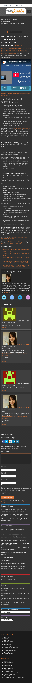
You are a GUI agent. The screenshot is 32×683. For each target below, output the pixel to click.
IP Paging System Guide (9, 674)
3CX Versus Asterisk (7, 557)
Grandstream (5, 243)
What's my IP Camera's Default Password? (13, 534)
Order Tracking (7, 644)
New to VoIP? (7, 661)
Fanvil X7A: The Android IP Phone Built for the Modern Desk (14, 603)
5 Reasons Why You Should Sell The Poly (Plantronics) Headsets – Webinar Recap (13, 567)
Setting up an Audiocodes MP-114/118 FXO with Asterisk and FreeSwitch (15, 548)
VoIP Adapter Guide (8, 671)
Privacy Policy (7, 655)
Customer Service (8, 643)
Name (3, 466)
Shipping (6, 638)
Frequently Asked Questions (10, 650)
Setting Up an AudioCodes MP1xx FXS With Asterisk (14, 553)
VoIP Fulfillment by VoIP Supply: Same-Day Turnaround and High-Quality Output (13, 510)
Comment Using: (8, 437)
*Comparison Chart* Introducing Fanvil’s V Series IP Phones (14, 519)
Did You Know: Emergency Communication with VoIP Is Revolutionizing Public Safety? (15, 262)
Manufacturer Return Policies (11, 647)
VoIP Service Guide (8, 662)
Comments (18, 243)
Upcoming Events (8, 652)
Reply (4, 328)
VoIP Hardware (12, 242)
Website (4, 479)
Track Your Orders (8, 641)
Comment (5, 451)
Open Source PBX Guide (9, 668)
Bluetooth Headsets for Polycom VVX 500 (13, 563)
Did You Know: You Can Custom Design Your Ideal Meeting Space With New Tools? (16, 266)
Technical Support (8, 646)
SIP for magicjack (6, 560)
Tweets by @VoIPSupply (8, 580)
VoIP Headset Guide (8, 670)
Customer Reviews (8, 653)
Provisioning (20, 5)
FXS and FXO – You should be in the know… (14, 537)
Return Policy (7, 640)
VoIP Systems (22, 242)
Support (26, 5)
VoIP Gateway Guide (9, 667)
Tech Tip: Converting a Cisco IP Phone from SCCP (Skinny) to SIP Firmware (15, 544)
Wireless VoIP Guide (8, 676)
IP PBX (12, 243)
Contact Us (6, 637)
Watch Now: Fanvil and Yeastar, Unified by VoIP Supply (15, 594)
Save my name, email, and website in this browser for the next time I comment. (16, 490)
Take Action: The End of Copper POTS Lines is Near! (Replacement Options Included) (14, 515)
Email (3, 473)
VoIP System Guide (8, 664)
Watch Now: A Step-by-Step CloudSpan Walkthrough (12, 589)
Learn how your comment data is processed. (14, 501)
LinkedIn (6, 292)
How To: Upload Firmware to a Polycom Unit (14, 540)
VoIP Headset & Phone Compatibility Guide (14, 677)
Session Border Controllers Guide (12, 673)
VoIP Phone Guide (8, 665)
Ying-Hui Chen (18, 45)
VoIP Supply (6, 5)
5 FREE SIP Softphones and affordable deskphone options (12, 530)
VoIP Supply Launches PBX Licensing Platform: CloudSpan (15, 599)
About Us (13, 5)
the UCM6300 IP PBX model (21, 128)
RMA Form (6, 649)
